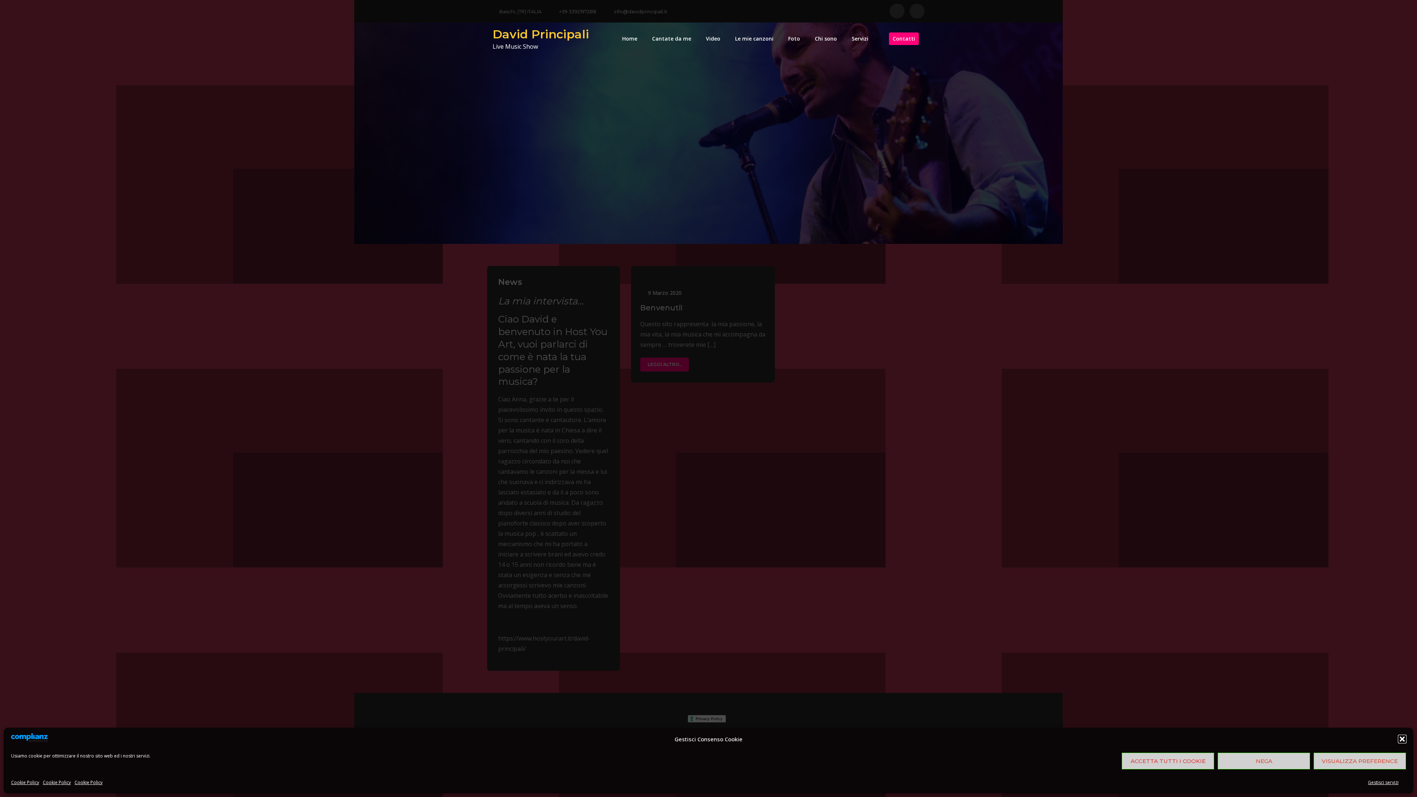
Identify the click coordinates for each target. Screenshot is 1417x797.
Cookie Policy (25, 782)
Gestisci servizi (1383, 782)
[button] (1402, 739)
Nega (1264, 761)
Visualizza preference (1360, 761)
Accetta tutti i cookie (1168, 761)
